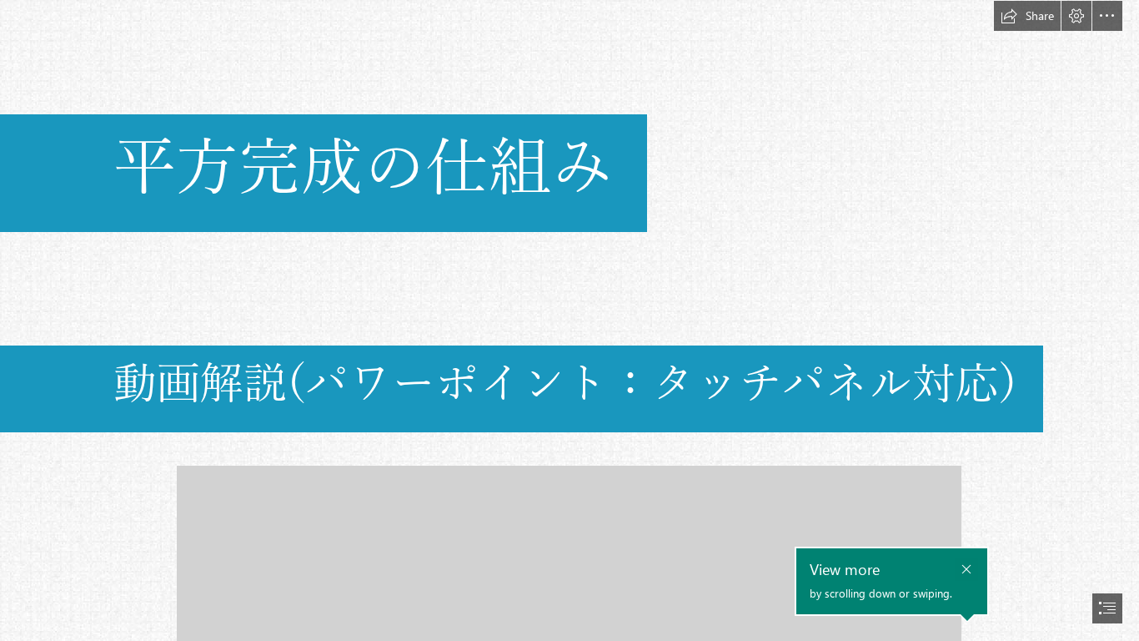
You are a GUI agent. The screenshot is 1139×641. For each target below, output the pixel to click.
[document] (569, 320)
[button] (1027, 16)
